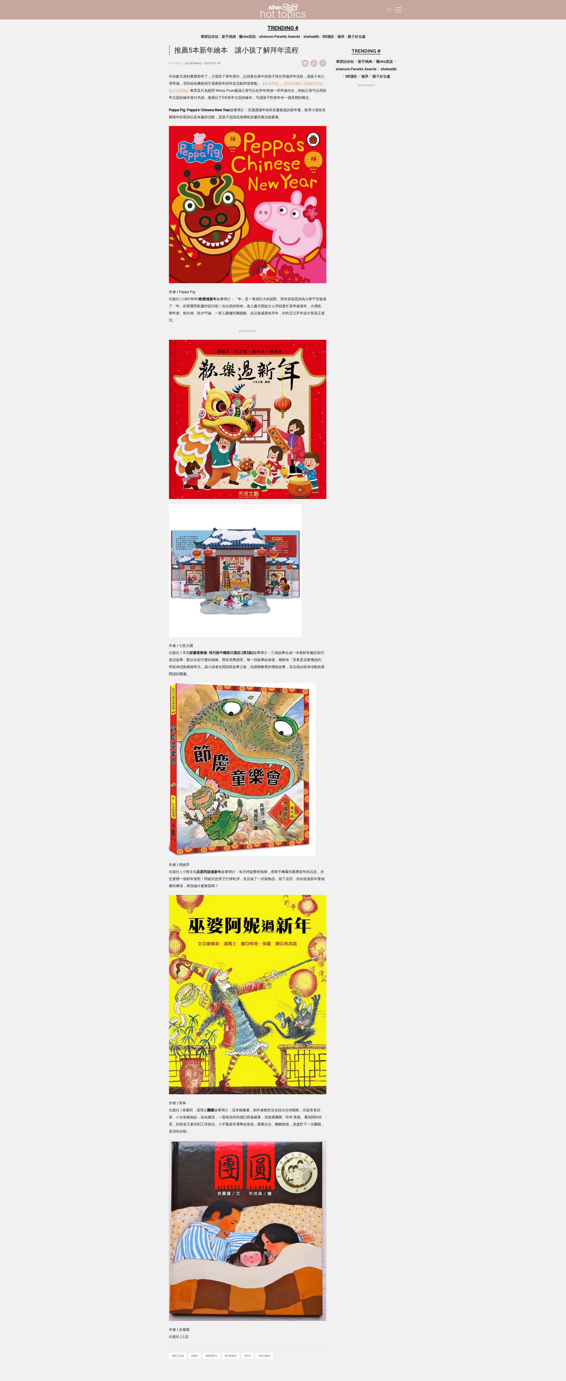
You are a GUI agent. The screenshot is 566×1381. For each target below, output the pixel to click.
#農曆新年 (211, 1355)
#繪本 (194, 1355)
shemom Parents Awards (279, 36)
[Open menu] (398, 9)
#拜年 (247, 1355)
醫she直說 (247, 36)
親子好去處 (356, 36)
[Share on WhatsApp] (313, 63)
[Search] (389, 10)
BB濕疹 (328, 36)
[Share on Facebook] (305, 63)
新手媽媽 (229, 36)
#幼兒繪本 (264, 1355)
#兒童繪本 (231, 1355)
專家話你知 (209, 36)
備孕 (340, 36)
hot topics (283, 14)
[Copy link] (322, 63)
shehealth (311, 36)
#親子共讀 (178, 1355)
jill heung (195, 63)
